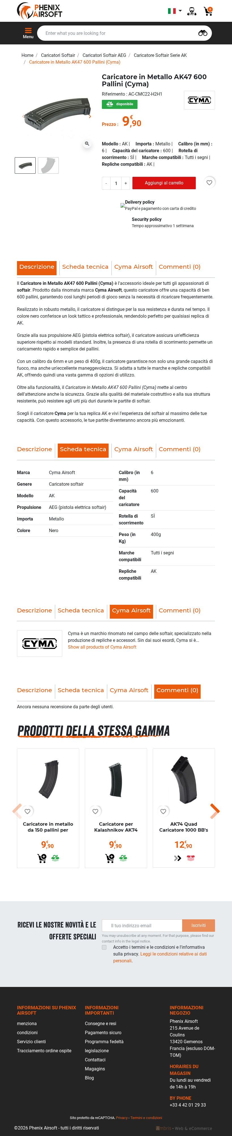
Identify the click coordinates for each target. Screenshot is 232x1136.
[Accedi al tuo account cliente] (192, 11)
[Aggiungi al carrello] (42, 858)
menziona (27, 1023)
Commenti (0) (180, 266)
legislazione (97, 1050)
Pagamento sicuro (103, 1032)
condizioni (27, 1032)
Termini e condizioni (146, 1118)
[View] (177, 858)
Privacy (122, 1118)
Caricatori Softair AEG (104, 55)
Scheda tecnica (85, 266)
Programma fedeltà (104, 1041)
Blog (89, 1078)
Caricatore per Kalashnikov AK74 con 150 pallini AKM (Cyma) (116, 832)
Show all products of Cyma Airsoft (102, 647)
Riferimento (114, 94)
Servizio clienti (31, 1041)
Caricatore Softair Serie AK (160, 55)
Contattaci (95, 1059)
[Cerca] (203, 32)
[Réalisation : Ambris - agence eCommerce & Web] (184, 1128)
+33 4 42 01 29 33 (188, 1105)
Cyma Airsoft (133, 266)
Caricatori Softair (58, 55)
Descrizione (34, 449)
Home (27, 55)
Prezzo (109, 124)
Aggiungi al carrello (164, 183)
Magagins (95, 1069)
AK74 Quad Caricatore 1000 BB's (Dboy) (183, 830)
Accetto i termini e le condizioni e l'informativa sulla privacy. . (160, 953)
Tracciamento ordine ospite (44, 1050)
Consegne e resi (100, 1023)
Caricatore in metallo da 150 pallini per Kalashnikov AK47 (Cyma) (48, 832)
